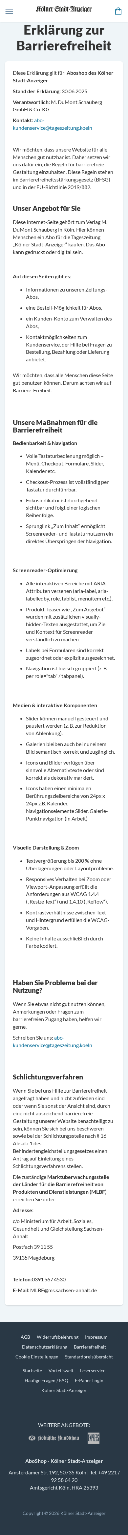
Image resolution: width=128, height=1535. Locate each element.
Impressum (96, 1337)
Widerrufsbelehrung (57, 1337)
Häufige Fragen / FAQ (46, 1380)
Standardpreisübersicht (89, 1356)
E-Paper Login (89, 1380)
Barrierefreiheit (90, 1347)
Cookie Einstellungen (36, 1356)
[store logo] (64, 11)
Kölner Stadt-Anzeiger (64, 1390)
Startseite (32, 1370)
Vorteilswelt (61, 1370)
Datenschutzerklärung (44, 1347)
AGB (25, 1337)
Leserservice (92, 1370)
